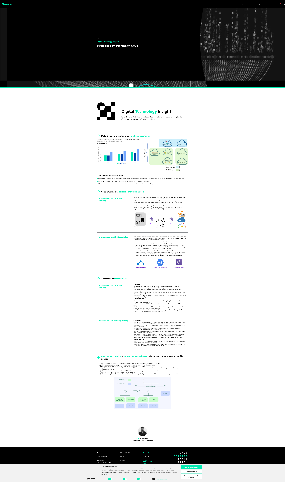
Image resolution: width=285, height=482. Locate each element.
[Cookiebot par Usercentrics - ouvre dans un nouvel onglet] (90, 479)
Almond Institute (126, 453)
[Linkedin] (146, 456)
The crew (100, 453)
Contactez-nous (149, 453)
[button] (218, 4)
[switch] (125, 479)
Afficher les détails (162, 479)
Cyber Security (102, 457)
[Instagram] (150, 456)
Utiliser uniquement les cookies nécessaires (191, 476)
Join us (122, 460)
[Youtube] (148, 456)
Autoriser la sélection (191, 471)
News (122, 457)
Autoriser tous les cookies (191, 467)
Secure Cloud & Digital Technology (104, 461)
